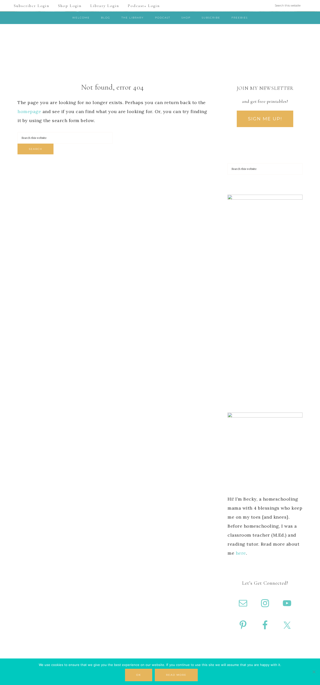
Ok (138, 674)
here (241, 553)
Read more (176, 674)
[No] (313, 671)
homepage (29, 111)
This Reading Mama (160, 46)
